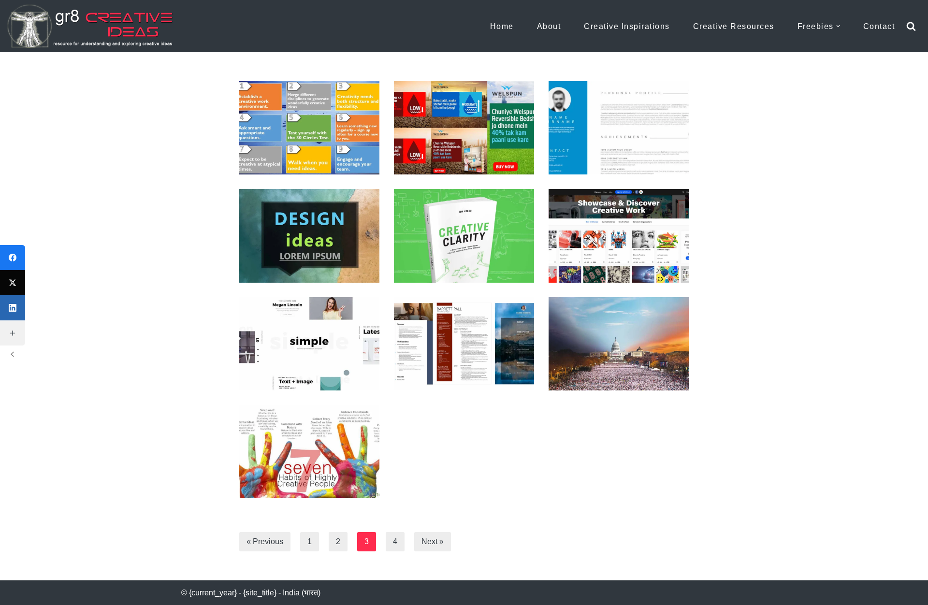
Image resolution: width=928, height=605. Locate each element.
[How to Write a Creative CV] (619, 127)
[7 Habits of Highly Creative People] (309, 451)
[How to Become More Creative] (309, 127)
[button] (838, 26)
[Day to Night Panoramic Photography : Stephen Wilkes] (619, 343)
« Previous (264, 541)
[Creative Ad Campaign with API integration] (464, 127)
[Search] (911, 26)
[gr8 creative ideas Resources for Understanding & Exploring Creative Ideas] (94, 26)
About (549, 26)
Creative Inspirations (627, 26)
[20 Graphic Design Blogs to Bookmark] (619, 235)
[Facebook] (12, 257)
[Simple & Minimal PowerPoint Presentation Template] (309, 343)
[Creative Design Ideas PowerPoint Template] (309, 235)
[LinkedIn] (12, 307)
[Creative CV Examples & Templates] (464, 343)
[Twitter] (12, 282)
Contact (879, 26)
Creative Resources (733, 26)
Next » (432, 541)
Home (502, 26)
